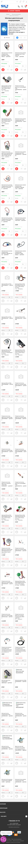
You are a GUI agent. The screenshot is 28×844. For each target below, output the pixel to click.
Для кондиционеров (16, 14)
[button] (3, 839)
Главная (7, 14)
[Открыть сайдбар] (1, 1)
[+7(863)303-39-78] (19, 6)
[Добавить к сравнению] (11, 565)
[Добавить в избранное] (7, 565)
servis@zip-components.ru (14, 826)
